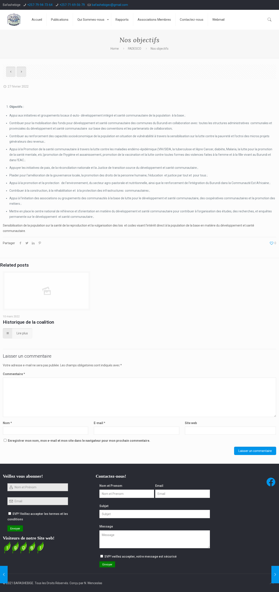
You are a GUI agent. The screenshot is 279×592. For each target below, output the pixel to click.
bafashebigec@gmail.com (110, 5)
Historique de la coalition (28, 322)
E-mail (99, 423)
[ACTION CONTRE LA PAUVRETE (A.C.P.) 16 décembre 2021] (4, 574)
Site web (191, 423)
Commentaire (14, 374)
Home (115, 48)
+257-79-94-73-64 (40, 5)
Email (159, 485)
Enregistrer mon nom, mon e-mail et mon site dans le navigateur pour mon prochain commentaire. (79, 440)
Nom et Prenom (110, 485)
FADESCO (134, 48)
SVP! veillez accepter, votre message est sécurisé (140, 556)
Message (106, 526)
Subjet (104, 506)
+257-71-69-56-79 (72, 5)
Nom (7, 423)
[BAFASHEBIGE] (14, 19)
